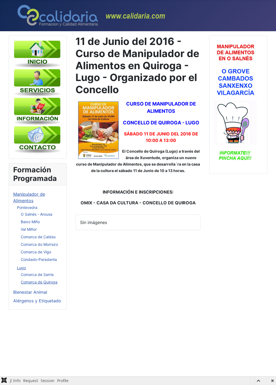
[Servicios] (37, 82)
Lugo (21, 267)
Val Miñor (29, 229)
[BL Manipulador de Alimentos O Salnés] (235, 104)
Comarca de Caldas (38, 236)
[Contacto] (37, 139)
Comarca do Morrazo (39, 244)
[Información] (37, 111)
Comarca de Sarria (37, 274)
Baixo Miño (30, 221)
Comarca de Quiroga (39, 282)
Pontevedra (27, 207)
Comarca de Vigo (36, 252)
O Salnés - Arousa (36, 214)
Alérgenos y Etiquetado (37, 300)
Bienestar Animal (30, 292)
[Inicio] (37, 54)
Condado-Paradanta (39, 259)
